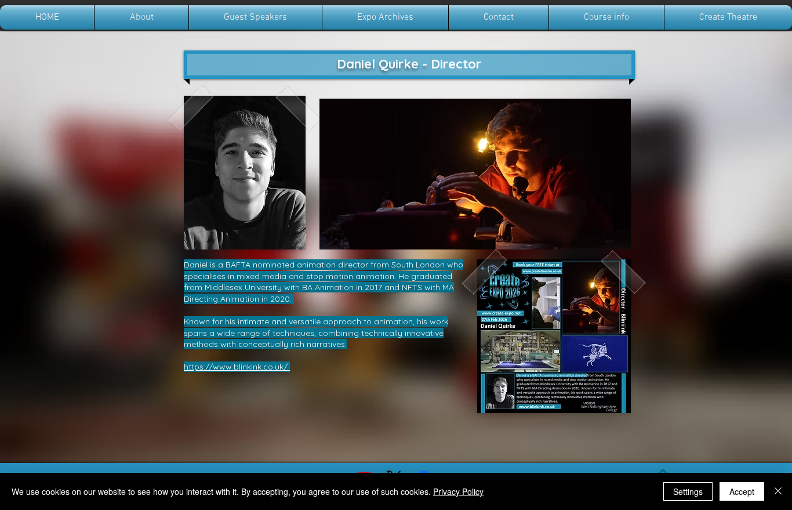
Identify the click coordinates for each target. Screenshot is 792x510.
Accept (741, 491)
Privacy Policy (458, 491)
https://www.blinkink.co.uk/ (237, 366)
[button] (475, 174)
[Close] (778, 491)
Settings (688, 491)
